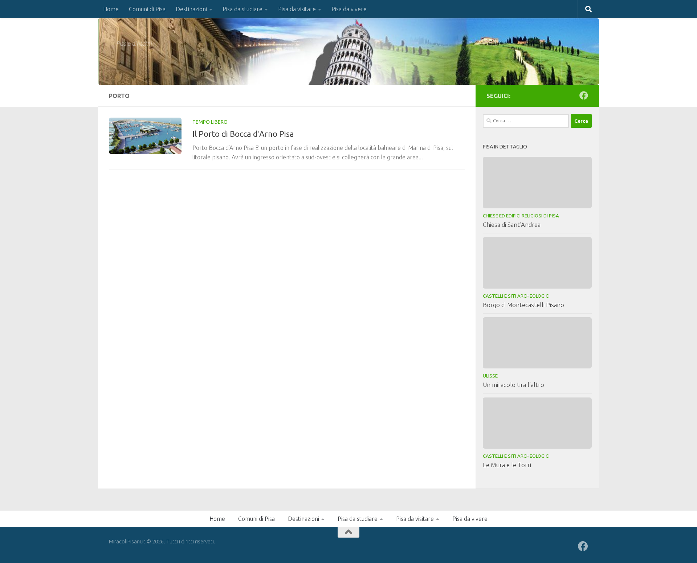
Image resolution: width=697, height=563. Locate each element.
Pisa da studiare (242, 9)
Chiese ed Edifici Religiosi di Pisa (521, 215)
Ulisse (490, 375)
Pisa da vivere (349, 9)
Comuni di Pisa (147, 9)
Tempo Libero (210, 122)
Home (111, 9)
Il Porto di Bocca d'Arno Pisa (243, 133)
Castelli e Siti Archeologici (516, 295)
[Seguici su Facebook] (583, 95)
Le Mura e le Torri (507, 464)
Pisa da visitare (297, 9)
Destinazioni (191, 9)
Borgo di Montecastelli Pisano (523, 304)
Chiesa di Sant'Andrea (512, 224)
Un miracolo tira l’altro (513, 384)
